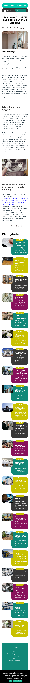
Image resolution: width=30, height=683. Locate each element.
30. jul (19, 477)
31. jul (19, 459)
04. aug (19, 349)
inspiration (22, 28)
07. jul (19, 550)
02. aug (20, 386)
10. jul (19, 514)
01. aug (20, 404)
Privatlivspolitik (17, 680)
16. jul (19, 495)
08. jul (19, 532)
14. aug (20, 239)
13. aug (20, 258)
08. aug (20, 294)
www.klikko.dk (16, 660)
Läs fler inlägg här (15, 226)
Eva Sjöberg (16, 27)
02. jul (19, 621)
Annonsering (15, 669)
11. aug (20, 276)
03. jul (19, 603)
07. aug (20, 313)
